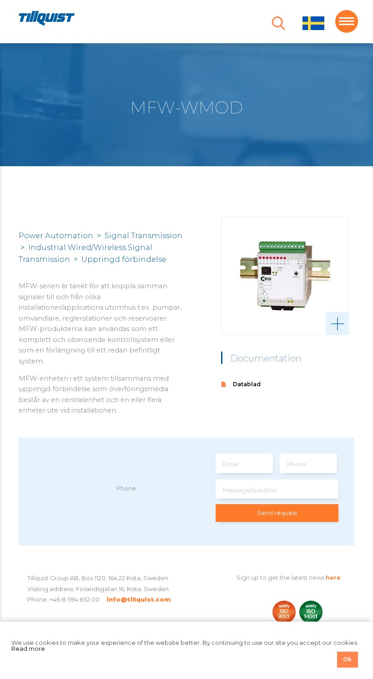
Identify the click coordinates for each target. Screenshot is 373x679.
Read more (28, 648)
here (333, 577)
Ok (347, 659)
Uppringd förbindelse (123, 259)
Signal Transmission (143, 235)
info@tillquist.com (138, 599)
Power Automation (56, 235)
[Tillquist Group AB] (47, 20)
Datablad (247, 384)
